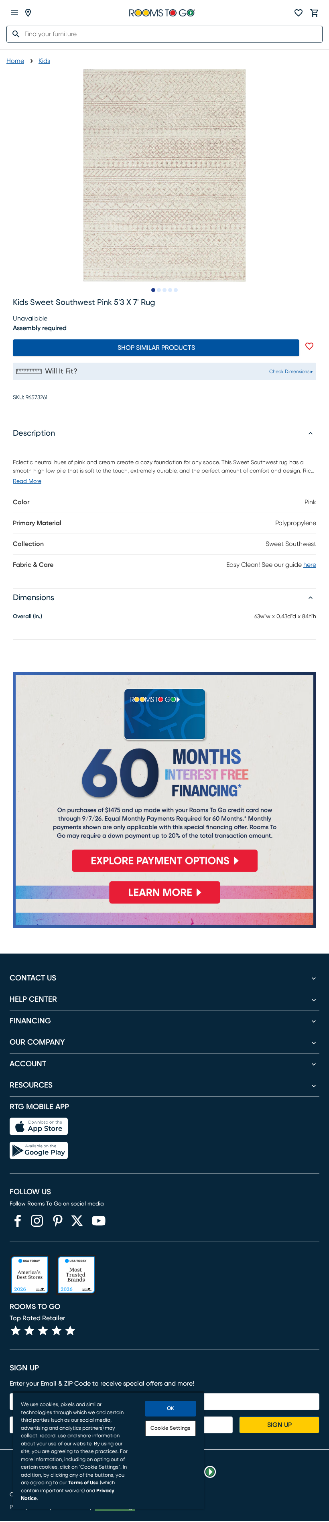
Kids (44, 61)
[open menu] (14, 13)
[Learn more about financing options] (164, 903)
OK (170, 1408)
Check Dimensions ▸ (291, 371)
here (309, 565)
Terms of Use (83, 1482)
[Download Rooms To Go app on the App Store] (39, 1126)
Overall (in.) (27, 616)
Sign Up (279, 1425)
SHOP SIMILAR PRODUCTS (156, 348)
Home (15, 61)
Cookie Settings (170, 1428)
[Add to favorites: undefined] (309, 346)
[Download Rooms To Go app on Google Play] (39, 1150)
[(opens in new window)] (18, 1221)
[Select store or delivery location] (28, 13)
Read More (27, 481)
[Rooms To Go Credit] (164, 775)
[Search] (13, 34)
